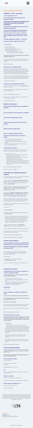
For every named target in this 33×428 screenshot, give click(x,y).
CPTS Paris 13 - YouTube (6, 420)
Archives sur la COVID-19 (8, 387)
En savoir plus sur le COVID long (9, 80)
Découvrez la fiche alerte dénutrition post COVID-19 (13, 234)
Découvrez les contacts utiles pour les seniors (11, 344)
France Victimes (10, 385)
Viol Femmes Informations (12, 371)
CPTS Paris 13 (5, 418)
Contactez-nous (6, 412)
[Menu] (28, 3)
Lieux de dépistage (21, 32)
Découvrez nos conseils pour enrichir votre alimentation (13, 237)
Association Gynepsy (7, 367)
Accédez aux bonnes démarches (9, 100)
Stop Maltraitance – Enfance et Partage (15, 380)
